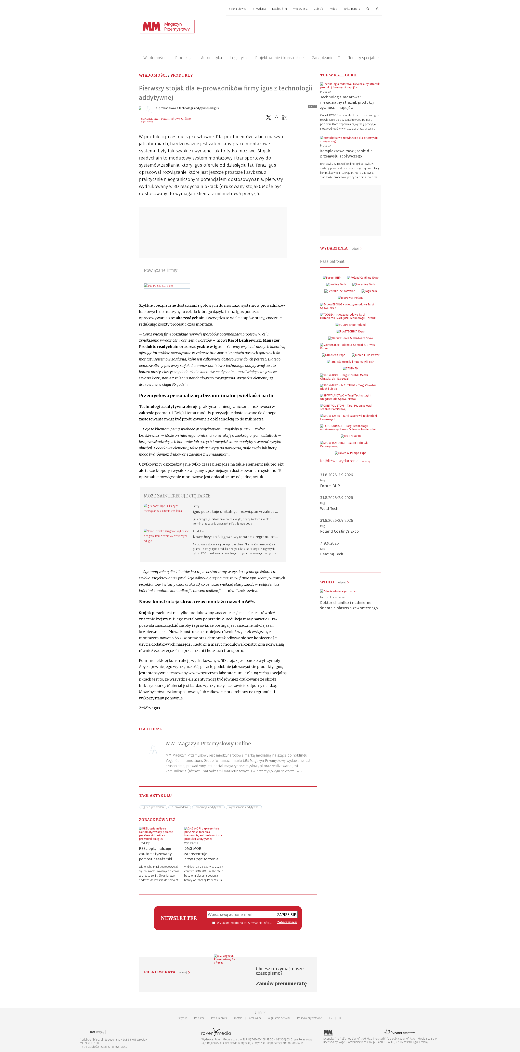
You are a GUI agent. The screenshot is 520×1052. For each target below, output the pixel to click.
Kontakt (238, 1018)
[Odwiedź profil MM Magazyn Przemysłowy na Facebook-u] (255, 1012)
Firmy (196, 506)
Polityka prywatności (309, 1018)
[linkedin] (284, 117)
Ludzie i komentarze (332, 597)
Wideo (333, 9)
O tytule (182, 1018)
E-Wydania (259, 9)
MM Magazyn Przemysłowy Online (166, 119)
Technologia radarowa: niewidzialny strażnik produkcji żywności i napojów (347, 102)
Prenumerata (219, 1018)
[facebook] (276, 117)
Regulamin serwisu (279, 1018)
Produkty (181, 75)
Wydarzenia (300, 9)
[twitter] (268, 117)
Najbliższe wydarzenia (345, 460)
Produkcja (184, 57)
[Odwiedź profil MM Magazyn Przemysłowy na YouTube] (264, 1012)
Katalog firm (279, 9)
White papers (352, 9)
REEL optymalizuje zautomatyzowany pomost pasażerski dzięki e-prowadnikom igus (158, 859)
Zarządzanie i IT (326, 57)
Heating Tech (331, 554)
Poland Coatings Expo (339, 531)
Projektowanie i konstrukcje (279, 57)
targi (322, 480)
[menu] (260, 8)
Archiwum (255, 1018)
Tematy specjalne (363, 57)
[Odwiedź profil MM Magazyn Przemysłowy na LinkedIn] (260, 1012)
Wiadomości (154, 57)
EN (330, 1018)
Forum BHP (330, 485)
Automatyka (211, 57)
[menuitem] (238, 9)
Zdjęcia (318, 9)
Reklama (199, 1018)
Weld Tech (329, 508)
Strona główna (237, 9)
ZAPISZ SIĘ (286, 914)
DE (340, 1018)
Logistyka (238, 57)
